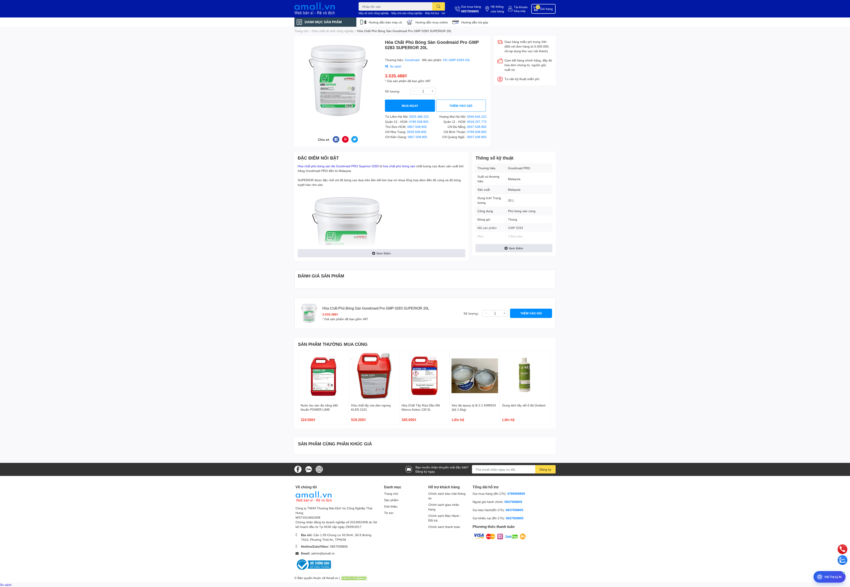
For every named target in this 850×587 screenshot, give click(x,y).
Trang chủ (391, 493)
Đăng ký (545, 469)
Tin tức (389, 513)
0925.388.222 (419, 116)
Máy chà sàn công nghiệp (406, 13)
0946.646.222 (477, 116)
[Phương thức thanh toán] (500, 536)
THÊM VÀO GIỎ (460, 106)
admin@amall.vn (323, 553)
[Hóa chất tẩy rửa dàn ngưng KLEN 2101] (374, 375)
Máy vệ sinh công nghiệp (374, 13)
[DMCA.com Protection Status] (354, 578)
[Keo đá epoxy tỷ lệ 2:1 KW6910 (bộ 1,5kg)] (474, 375)
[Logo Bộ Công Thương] (313, 564)
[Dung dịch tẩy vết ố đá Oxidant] (525, 375)
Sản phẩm (391, 500)
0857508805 (470, 11)
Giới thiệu (391, 506)
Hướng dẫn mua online (431, 22)
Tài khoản (521, 7)
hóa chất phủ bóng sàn (399, 166)
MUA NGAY (410, 106)
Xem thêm (383, 253)
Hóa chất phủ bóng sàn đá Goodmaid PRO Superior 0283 (338, 166)
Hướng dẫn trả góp (474, 22)
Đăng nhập (519, 11)
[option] (338, 80)
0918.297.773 (477, 121)
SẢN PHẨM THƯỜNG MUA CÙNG (333, 344)
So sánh (6, 585)
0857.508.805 (417, 127)
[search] (438, 6)
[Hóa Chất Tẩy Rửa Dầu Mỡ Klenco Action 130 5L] (424, 375)
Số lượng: (392, 91)
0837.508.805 (477, 127)
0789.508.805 (419, 121)
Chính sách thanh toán (444, 527)
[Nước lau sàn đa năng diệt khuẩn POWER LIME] (323, 375)
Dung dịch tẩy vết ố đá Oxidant (523, 405)
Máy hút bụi (432, 13)
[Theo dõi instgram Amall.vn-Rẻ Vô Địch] (319, 469)
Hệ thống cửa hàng (497, 9)
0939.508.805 (417, 132)
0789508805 (516, 493)
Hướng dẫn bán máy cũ (385, 22)
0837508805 (513, 502)
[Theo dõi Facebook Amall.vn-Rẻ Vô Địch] (297, 469)
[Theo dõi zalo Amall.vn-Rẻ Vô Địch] (308, 469)
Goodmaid (412, 60)
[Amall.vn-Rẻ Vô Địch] (321, 8)
